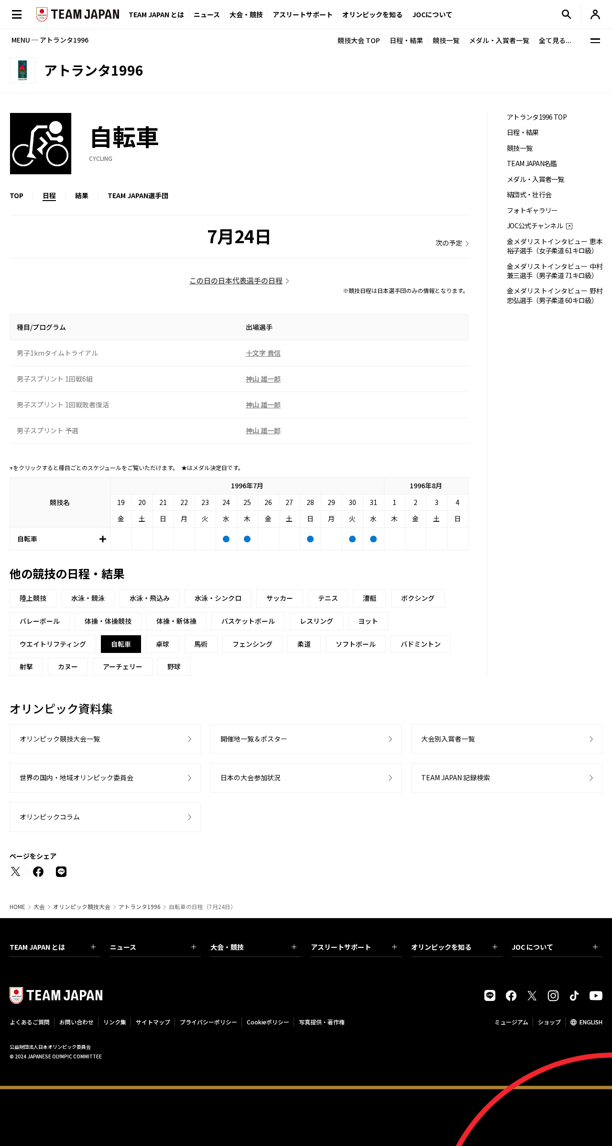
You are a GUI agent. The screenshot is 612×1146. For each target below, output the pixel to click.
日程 (49, 195)
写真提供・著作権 (322, 1022)
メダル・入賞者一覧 (499, 40)
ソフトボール (356, 644)
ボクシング (418, 598)
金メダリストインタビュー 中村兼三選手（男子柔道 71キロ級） (554, 271)
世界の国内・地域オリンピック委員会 (76, 777)
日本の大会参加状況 (250, 777)
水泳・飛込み (150, 598)
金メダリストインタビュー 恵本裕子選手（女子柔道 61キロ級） (554, 246)
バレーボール (40, 621)
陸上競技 (33, 598)
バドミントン (421, 644)
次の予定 (449, 242)
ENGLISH (590, 1022)
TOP (16, 195)
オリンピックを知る (372, 14)
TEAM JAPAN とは (37, 947)
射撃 (26, 666)
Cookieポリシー (268, 1022)
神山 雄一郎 (263, 378)
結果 (81, 195)
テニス (328, 598)
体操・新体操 (176, 621)
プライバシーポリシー (208, 1022)
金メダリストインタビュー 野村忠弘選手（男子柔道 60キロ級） (554, 295)
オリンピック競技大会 (81, 906)
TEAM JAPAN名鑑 (532, 163)
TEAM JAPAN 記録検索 (455, 777)
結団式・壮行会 (529, 194)
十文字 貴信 (263, 353)
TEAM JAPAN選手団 (138, 195)
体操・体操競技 (108, 621)
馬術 (201, 644)
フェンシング (252, 644)
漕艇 (369, 598)
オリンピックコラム (50, 816)
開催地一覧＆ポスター (253, 738)
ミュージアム (511, 1022)
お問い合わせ (76, 1022)
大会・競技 (227, 947)
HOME (17, 906)
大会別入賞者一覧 (448, 738)
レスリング (316, 621)
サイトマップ (153, 1022)
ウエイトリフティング (53, 644)
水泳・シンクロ (218, 598)
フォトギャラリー (532, 210)
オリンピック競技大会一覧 (60, 738)
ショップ (549, 1022)
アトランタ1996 (140, 906)
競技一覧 (446, 40)
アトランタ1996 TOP (537, 117)
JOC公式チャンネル (535, 225)
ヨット (368, 621)
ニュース (207, 14)
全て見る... (555, 40)
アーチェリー (122, 666)
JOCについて (432, 14)
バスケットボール (248, 621)
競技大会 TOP (359, 40)
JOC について (532, 947)
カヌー (68, 666)
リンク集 (114, 1022)
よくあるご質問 (30, 1022)
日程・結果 (406, 40)
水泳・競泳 (88, 598)
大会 (39, 906)
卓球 (162, 644)
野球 (174, 666)
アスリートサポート (303, 14)
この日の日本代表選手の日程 (236, 280)
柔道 (304, 644)
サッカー (279, 598)
